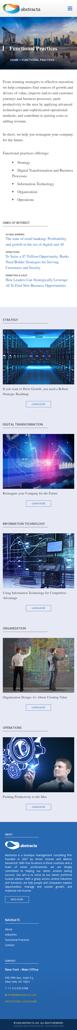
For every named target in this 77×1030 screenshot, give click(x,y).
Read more (17, 899)
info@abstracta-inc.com (22, 995)
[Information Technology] (38, 560)
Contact (10, 945)
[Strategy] (38, 356)
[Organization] (38, 665)
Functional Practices (17, 940)
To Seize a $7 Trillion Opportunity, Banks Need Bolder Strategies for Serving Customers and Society (37, 260)
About (8, 929)
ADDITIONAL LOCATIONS (21, 1001)
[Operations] (38, 764)
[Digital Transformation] (38, 461)
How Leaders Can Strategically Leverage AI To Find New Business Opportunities (36, 281)
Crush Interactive (54, 1026)
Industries (11, 934)
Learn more (38, 404)
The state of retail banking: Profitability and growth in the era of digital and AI (36, 240)
